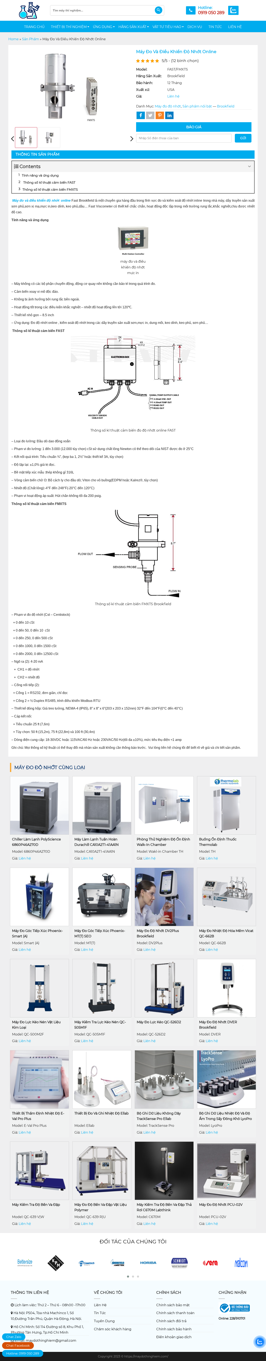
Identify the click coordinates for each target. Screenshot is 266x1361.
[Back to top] (261, 1355)
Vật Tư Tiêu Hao (167, 27)
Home (13, 39)
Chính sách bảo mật (173, 1305)
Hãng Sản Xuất (132, 27)
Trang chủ (34, 27)
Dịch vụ (194, 27)
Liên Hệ (235, 27)
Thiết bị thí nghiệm (69, 27)
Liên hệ (173, 96)
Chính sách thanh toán (175, 1313)
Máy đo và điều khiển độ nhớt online (41, 200)
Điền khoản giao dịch (174, 1337)
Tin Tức (215, 27)
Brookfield (225, 106)
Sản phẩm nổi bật (197, 106)
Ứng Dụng (102, 27)
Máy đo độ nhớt (168, 106)
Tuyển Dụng (104, 1321)
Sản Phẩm (30, 39)
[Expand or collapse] (249, 166)
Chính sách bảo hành (174, 1329)
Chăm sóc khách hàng (112, 1329)
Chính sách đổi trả (171, 1321)
